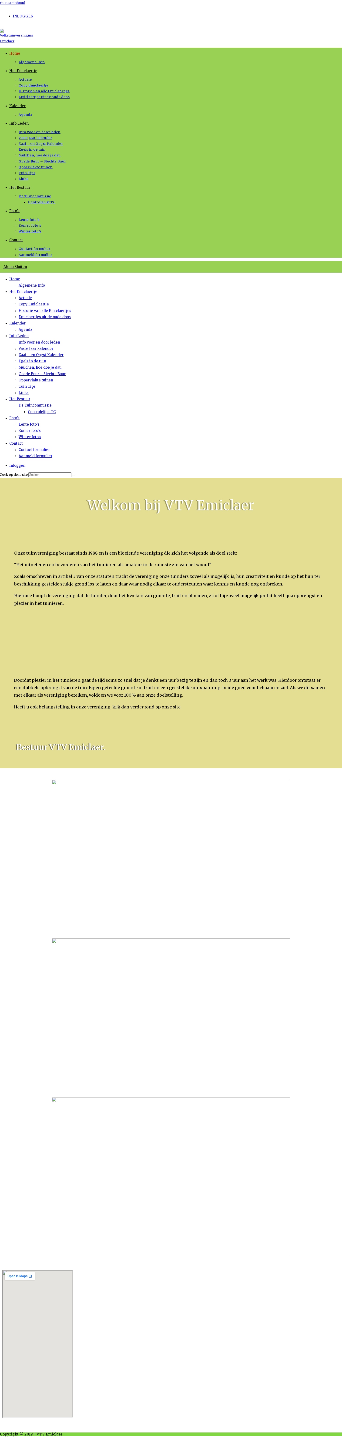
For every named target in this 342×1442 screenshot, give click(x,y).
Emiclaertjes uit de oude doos (45, 317)
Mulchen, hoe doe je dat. (40, 367)
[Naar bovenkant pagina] (1, 1439)
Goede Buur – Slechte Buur (42, 374)
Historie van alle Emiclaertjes (45, 310)
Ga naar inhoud (12, 3)
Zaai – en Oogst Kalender (41, 355)
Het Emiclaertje (23, 291)
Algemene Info (32, 285)
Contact (16, 443)
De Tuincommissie (35, 405)
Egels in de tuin (32, 361)
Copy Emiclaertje (34, 304)
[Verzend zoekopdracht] (73, 475)
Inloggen (23, 16)
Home (14, 279)
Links (24, 392)
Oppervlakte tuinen (36, 380)
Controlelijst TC (42, 412)
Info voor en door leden (39, 342)
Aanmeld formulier (35, 456)
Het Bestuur (19, 399)
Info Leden (19, 336)
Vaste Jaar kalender (36, 348)
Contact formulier (34, 449)
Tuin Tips (27, 386)
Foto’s (14, 418)
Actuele (25, 298)
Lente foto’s (29, 424)
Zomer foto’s (30, 430)
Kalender (17, 323)
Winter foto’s (30, 437)
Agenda (25, 329)
